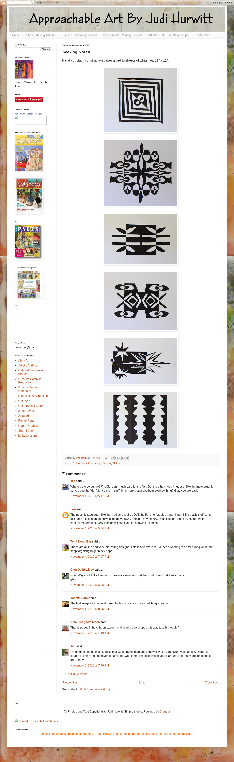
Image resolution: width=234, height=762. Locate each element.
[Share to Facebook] (123, 458)
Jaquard (23, 415)
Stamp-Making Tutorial (40, 35)
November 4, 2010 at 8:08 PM (89, 584)
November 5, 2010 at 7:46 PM (89, 665)
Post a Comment (77, 673)
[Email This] (113, 458)
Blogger (165, 711)
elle (72, 480)
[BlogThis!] (116, 458)
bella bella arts (27, 435)
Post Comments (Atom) (95, 689)
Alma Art (23, 360)
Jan (73, 646)
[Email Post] (105, 457)
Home (16, 35)
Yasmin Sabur (80, 597)
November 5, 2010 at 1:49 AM (89, 633)
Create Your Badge (35, 114)
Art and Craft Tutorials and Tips (168, 35)
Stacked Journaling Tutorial (79, 35)
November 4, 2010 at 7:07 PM (89, 556)
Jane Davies (26, 410)
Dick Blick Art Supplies (33, 395)
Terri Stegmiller (80, 541)
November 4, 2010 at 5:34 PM (89, 528)
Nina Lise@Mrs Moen (85, 622)
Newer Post (70, 682)
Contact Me (202, 35)
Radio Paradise (28, 425)
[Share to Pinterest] (127, 458)
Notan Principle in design (87, 463)
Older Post (211, 682)
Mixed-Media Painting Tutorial (122, 35)
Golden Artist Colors (31, 405)
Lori (73, 509)
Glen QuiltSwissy (82, 569)
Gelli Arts (24, 400)
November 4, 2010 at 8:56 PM (89, 609)
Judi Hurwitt (20, 114)
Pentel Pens (26, 420)
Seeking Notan (111, 463)
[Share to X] (120, 458)
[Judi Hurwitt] (31, 123)
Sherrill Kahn (26, 430)
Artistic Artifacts (28, 365)
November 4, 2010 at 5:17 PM (89, 496)
